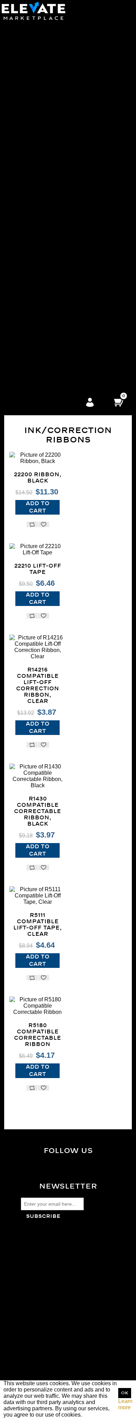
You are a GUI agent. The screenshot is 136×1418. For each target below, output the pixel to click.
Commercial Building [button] (50, 362)
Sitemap (31, 1244)
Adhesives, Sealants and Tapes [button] (50, 293)
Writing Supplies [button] (50, 249)
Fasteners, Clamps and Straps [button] (50, 318)
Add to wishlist (43, 524)
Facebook (74, 1165)
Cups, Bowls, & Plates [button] (50, 54)
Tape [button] (50, 155)
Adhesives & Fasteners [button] (50, 161)
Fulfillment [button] (50, 343)
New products (38, 1328)
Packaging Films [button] (50, 148)
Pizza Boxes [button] (50, 42)
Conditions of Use (43, 1263)
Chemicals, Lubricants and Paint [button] (50, 299)
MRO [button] (50, 280)
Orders (29, 1358)
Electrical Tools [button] (50, 311)
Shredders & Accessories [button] (50, 255)
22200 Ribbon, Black (37, 477)
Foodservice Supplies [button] (50, 324)
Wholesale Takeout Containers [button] (50, 35)
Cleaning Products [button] (50, 117)
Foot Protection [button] (50, 199)
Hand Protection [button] (50, 217)
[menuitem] (50, 54)
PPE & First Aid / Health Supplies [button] (50, 186)
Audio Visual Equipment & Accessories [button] (50, 268)
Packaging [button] (50, 142)
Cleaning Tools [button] (50, 123)
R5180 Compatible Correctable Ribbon (37, 1034)
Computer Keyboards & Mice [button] (50, 230)
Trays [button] (50, 67)
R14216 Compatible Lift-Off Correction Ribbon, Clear (37, 685)
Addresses (34, 1364)
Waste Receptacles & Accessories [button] (50, 98)
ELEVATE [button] (50, 349)
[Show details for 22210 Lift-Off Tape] (37, 549)
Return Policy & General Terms (59, 1250)
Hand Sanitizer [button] (50, 387)
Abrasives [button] (50, 286)
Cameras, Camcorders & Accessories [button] (50, 261)
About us (32, 1269)
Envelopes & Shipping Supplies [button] (50, 242)
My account (35, 1352)
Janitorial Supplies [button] (50, 86)
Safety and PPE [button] (50, 167)
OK (124, 1393)
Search (30, 1309)
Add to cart (38, 507)
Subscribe (43, 1216)
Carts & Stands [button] (50, 136)
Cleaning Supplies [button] (50, 111)
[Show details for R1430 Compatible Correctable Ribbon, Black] (37, 776)
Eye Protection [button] (50, 211)
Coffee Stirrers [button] (50, 79)
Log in (90, 402)
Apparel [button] (50, 180)
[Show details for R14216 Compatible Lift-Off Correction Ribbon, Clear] (37, 647)
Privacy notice (38, 1257)
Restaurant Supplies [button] (50, 381)
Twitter (73, 1170)
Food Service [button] (50, 29)
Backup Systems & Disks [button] (50, 274)
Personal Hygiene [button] (50, 205)
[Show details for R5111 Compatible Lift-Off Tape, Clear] (37, 895)
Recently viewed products (53, 1316)
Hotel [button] (50, 374)
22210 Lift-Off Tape (37, 569)
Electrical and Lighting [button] (50, 305)
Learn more (125, 1404)
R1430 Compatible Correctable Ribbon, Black (37, 811)
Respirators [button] (50, 192)
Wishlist (30, 1377)
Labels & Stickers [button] (50, 236)
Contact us (34, 1276)
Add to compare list (32, 524)
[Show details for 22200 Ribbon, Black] (37, 458)
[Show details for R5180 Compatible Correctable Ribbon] (37, 1005)
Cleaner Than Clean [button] (50, 173)
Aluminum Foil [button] (50, 48)
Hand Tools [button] (50, 330)
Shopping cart (38, 1371)
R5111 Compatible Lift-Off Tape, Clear (37, 924)
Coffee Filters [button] (50, 73)
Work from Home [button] (50, 337)
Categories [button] (50, 23)
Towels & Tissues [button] (50, 129)
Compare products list (48, 1322)
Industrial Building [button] (50, 368)
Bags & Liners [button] (50, 92)
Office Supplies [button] (50, 224)
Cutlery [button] (50, 60)
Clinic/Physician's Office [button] (50, 355)
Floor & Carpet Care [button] (50, 104)
